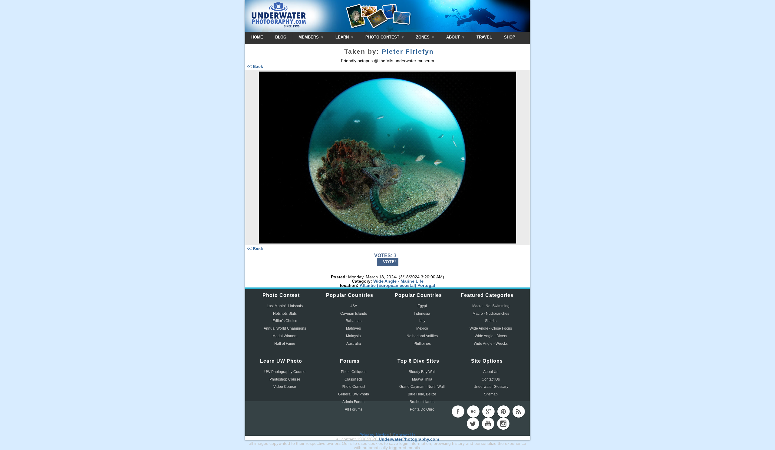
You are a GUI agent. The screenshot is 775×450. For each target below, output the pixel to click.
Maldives (353, 328)
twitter (473, 424)
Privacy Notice (374, 434)
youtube (488, 424)
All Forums (353, 409)
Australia (353, 343)
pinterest (503, 411)
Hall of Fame (284, 343)
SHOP (509, 37)
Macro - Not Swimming (491, 306)
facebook (458, 411)
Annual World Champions (285, 328)
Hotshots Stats (285, 313)
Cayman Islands (353, 313)
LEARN (342, 37)
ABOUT (453, 37)
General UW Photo (353, 394)
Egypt (422, 306)
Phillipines (422, 343)
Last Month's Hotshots (285, 306)
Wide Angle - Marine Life (398, 281)
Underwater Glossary (490, 387)
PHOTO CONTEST (383, 37)
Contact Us (491, 379)
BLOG (280, 37)
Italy (422, 321)
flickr (473, 411)
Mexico (422, 328)
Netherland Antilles (422, 336)
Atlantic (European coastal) (388, 285)
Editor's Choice (284, 321)
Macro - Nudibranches (491, 313)
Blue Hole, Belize (422, 394)
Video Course (284, 387)
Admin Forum (353, 402)
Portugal (426, 285)
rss (519, 411)
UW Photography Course (284, 372)
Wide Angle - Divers (491, 336)
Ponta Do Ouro (422, 409)
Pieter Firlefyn (408, 51)
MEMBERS (309, 37)
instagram (503, 424)
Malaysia (353, 336)
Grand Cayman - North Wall (422, 387)
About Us (490, 372)
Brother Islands (422, 402)
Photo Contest (353, 387)
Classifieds (354, 379)
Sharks (490, 321)
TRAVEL (484, 37)
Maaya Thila (422, 379)
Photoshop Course (284, 379)
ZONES (423, 37)
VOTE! (389, 261)
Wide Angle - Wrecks (491, 343)
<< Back (255, 66)
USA (353, 306)
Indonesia (422, 313)
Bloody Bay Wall (422, 372)
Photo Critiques (353, 372)
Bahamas (353, 321)
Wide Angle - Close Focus (491, 328)
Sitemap (491, 394)
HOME (257, 37)
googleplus (488, 411)
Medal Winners (284, 336)
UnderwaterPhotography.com (409, 439)
